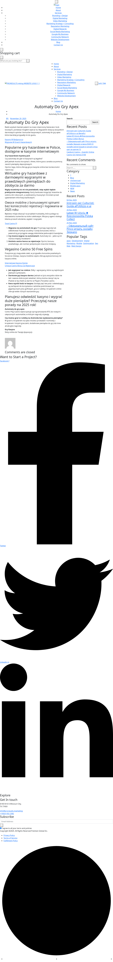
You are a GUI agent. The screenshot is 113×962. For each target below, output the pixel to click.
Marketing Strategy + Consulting (60, 23)
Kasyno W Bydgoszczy (14, 139)
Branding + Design (60, 15)
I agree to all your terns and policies (17, 828)
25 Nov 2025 (72, 223)
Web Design (76, 246)
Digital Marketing (60, 18)
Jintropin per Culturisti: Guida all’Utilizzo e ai (80, 204)
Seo (96, 243)
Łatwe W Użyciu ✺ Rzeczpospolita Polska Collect (80, 216)
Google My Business (60, 34)
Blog (58, 42)
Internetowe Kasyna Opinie (16, 263)
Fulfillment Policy (11, 840)
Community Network (60, 37)
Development (77, 241)
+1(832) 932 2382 (7, 813)
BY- (7, 118)
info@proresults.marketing (11, 811)
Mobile (79, 243)
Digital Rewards (60, 29)
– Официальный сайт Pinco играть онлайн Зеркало (80, 229)
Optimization (88, 243)
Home (58, 7)
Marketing (71, 243)
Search (70, 118)
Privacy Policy (9, 835)
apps (69, 241)
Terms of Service (10, 838)
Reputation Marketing (60, 26)
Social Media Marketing (60, 31)
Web (68, 246)
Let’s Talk (102, 83)
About (58, 10)
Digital (86, 241)
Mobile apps (75, 186)
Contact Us (58, 45)
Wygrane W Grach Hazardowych (18, 142)
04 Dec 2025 (72, 200)
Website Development (60, 39)
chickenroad (75, 180)
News (72, 191)
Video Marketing (60, 21)
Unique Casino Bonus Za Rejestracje (20, 265)
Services (58, 13)
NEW (72, 188)
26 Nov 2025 (72, 210)
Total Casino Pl (11, 223)
